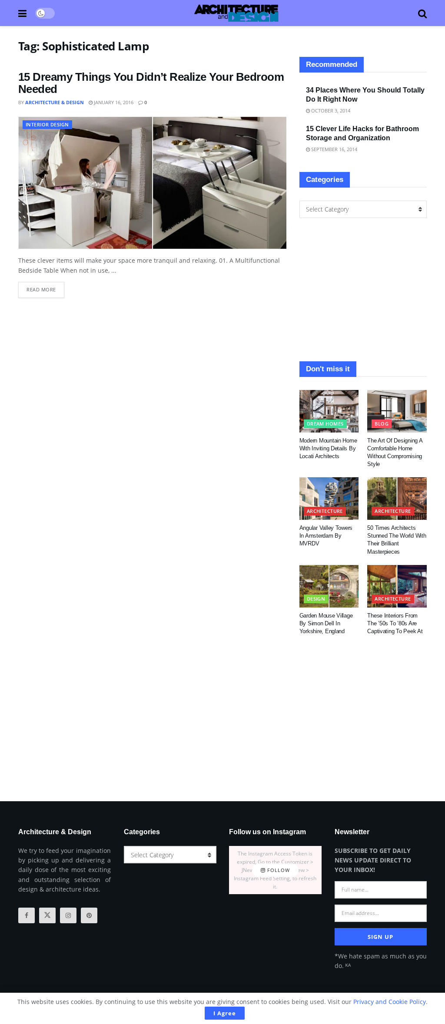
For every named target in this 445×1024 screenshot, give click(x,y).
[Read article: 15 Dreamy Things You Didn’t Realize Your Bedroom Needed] (152, 183)
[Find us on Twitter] (47, 915)
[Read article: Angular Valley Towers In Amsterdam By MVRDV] (329, 498)
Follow (278, 870)
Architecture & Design (54, 102)
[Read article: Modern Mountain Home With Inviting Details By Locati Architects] (329, 411)
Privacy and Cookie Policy (389, 1002)
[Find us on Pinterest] (89, 915)
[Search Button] (422, 13)
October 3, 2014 (330, 110)
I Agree (224, 1013)
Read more (45, 287)
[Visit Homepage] (236, 13)
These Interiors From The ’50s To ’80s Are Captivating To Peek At (394, 623)
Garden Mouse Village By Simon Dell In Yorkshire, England (326, 623)
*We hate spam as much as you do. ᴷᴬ (381, 961)
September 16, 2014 (333, 149)
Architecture (325, 511)
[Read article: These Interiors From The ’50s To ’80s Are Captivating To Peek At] (397, 586)
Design (316, 598)
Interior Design (47, 124)
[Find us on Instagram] (68, 915)
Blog (382, 423)
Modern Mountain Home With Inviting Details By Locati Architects (328, 448)
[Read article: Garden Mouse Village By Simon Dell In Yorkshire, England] (329, 586)
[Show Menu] (22, 13)
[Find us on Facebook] (26, 915)
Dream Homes (325, 423)
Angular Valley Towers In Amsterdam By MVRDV (326, 536)
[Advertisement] (363, 289)
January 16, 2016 (113, 102)
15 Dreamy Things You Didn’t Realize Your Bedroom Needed (151, 83)
